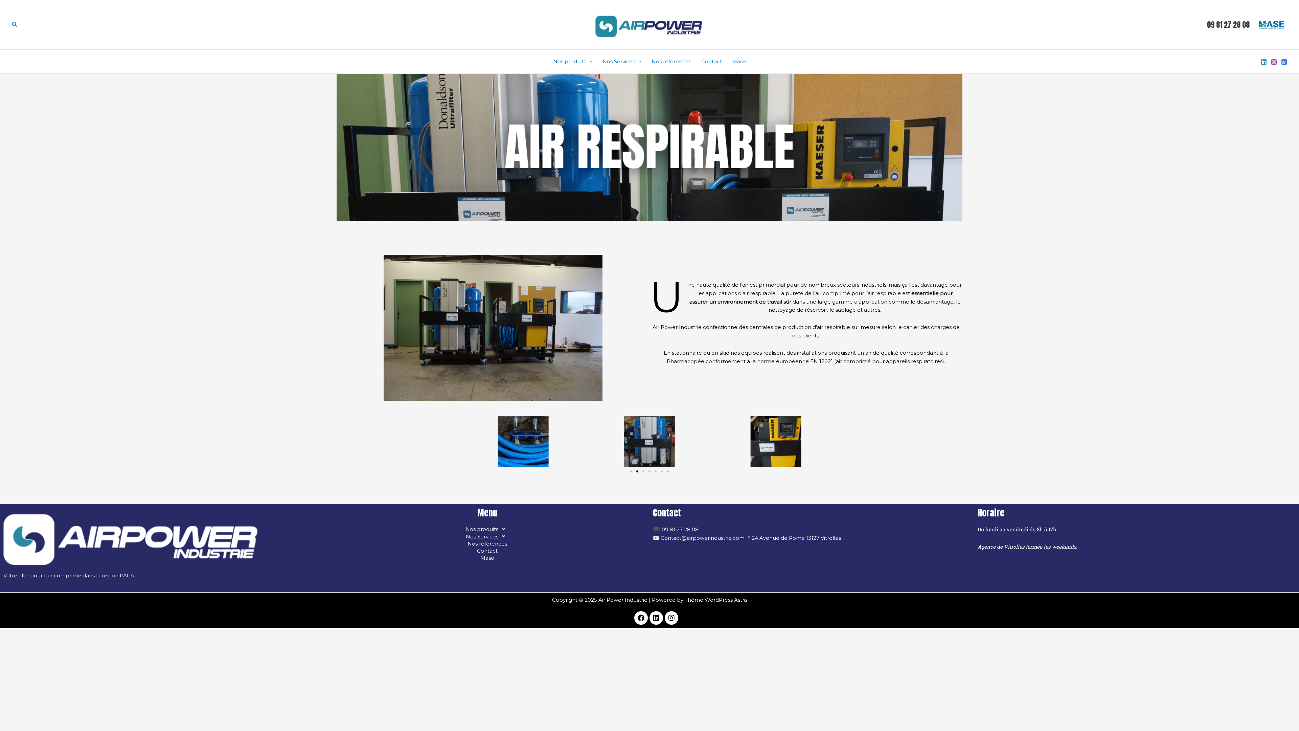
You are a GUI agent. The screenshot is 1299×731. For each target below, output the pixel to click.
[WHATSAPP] (1284, 62)
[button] (15, 24)
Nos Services (618, 61)
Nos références (671, 61)
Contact (711, 61)
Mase (739, 61)
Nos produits (569, 61)
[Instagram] (1274, 62)
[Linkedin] (1264, 62)
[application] (589, 61)
